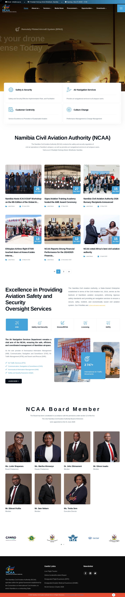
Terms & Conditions (70, 595)
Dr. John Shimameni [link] (73, 466)
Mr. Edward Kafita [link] (13, 508)
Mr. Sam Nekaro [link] (42, 508)
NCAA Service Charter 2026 (54, 587)
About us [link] (35, 8)
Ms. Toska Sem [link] (70, 508)
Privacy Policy (80, 595)
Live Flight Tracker (50, 571)
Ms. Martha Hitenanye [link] (44, 466)
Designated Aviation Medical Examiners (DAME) (61, 583)
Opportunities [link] (87, 8)
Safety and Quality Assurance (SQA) (20, 373)
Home (26, 8)
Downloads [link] (101, 8)
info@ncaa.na (16, 2)
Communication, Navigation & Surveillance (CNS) (25, 366)
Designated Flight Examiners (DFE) (56, 579)
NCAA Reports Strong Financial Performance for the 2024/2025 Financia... (59, 252)
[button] (61, 544)
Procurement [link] (72, 8)
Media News (59, 8)
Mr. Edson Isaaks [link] (100, 466)
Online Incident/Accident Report (55, 575)
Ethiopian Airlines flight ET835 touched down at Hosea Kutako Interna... (20, 252)
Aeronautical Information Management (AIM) (23, 369)
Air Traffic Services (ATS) (16, 363)
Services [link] (46, 8)
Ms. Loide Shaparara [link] (14, 466)
